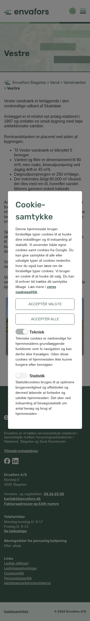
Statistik (37, 376)
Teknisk (37, 332)
